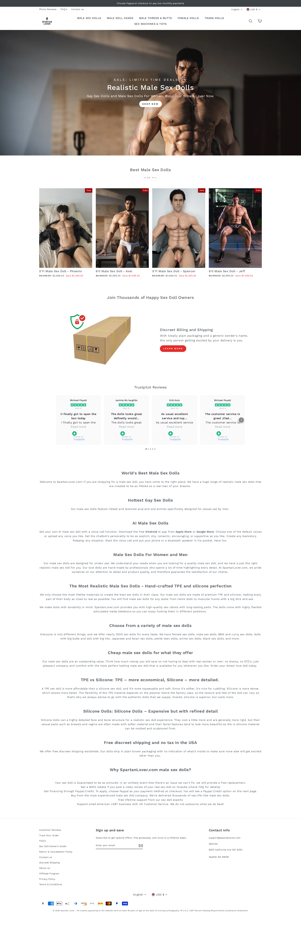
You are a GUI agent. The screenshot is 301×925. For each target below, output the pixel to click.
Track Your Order (49, 835)
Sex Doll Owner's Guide (52, 846)
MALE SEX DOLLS (89, 18)
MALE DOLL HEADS (120, 18)
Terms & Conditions (50, 884)
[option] (150, 3)
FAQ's (64, 9)
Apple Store (184, 531)
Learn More (173, 348)
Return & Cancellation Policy (55, 851)
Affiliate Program (49, 873)
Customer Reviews (50, 830)
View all (150, 177)
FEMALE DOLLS (188, 18)
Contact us (77, 9)
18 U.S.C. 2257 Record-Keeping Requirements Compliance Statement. (214, 910)
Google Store (205, 531)
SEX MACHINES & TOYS (150, 23)
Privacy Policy (47, 879)
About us (44, 868)
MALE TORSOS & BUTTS (155, 18)
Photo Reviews (48, 9)
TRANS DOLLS (214, 18)
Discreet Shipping (49, 862)
